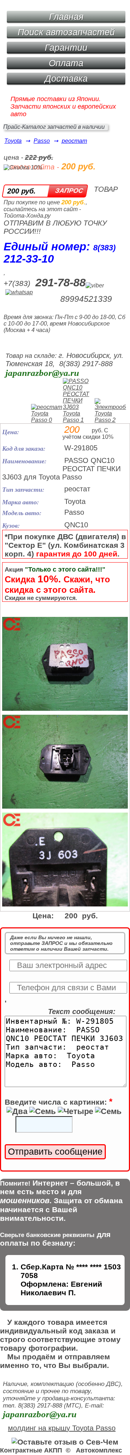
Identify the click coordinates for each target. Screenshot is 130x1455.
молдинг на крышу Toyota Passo (62, 1428)
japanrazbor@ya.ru (42, 373)
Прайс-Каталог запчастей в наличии (54, 127)
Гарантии (66, 47)
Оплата (66, 63)
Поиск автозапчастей (66, 32)
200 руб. (21, 191)
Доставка (66, 78)
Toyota (13, 141)
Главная (66, 17)
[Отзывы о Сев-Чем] (65, 1442)
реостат (74, 141)
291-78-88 (60, 282)
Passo (42, 141)
